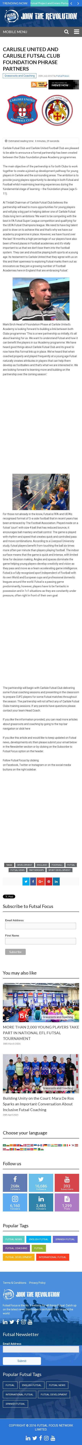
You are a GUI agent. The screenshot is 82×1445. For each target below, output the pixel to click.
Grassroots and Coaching (20, 75)
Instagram (38, 764)
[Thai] (28, 1148)
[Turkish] (32, 1148)
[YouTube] (30, 1322)
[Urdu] (39, 1148)
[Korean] (73, 1144)
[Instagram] (23, 1322)
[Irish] (63, 1144)
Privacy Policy (37, 1282)
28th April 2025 (10, 1114)
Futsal (71, 865)
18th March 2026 (11, 1043)
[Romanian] (15, 1148)
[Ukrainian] (35, 1148)
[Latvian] (76, 1144)
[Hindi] (52, 1144)
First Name (12, 935)
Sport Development (59, 870)
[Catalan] (11, 1144)
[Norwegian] (4, 1148)
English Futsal (38, 1239)
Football (57, 865)
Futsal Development (19, 1257)
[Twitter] (11, 1322)
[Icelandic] (59, 1144)
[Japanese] (70, 1144)
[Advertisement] (41, 422)
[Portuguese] (11, 1148)
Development (24, 865)
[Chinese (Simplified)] (15, 1144)
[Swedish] (25, 1148)
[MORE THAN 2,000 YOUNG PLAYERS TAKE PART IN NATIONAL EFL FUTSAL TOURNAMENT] (41, 1002)
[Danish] (25, 1144)
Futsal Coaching (16, 1248)
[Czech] (21, 1144)
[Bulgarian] (8, 1144)
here (27, 728)
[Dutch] (28, 1144)
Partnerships (36, 870)
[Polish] (8, 1148)
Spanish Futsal (65, 1239)
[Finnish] (39, 1144)
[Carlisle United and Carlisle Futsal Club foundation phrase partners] (41, 110)
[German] (45, 1144)
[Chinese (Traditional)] (18, 1144)
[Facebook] (17, 1322)
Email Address (14, 920)
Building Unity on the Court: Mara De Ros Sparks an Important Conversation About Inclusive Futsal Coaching (38, 1104)
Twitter (23, 764)
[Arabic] (4, 1144)
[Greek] (49, 1144)
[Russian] (18, 1148)
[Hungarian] (56, 1144)
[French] (42, 1144)
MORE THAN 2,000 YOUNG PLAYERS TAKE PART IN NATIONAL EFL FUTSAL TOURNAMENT (41, 1033)
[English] (32, 1144)
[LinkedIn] (5, 1322)
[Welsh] (42, 1148)
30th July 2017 (46, 75)
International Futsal (53, 1257)
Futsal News (17, 870)
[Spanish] (21, 1148)
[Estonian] (35, 1144)
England (42, 865)
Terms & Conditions (14, 1282)
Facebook (12, 764)
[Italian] (66, 1144)
